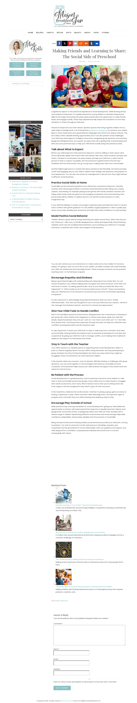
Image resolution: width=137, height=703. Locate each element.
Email (56, 659)
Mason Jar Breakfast (68, 16)
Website (57, 669)
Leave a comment (94, 61)
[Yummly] (86, 43)
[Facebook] (59, 43)
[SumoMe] (97, 43)
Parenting (82, 61)
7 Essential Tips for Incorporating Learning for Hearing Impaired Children (84, 586)
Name (57, 649)
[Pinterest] (70, 43)
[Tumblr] (91, 43)
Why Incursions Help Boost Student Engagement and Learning (80, 532)
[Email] (75, 43)
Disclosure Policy (66, 701)
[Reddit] (80, 43)
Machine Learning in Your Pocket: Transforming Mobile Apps (79, 505)
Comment (58, 623)
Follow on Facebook (17, 65)
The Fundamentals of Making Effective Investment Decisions (80, 559)
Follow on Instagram (34, 73)
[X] (64, 43)
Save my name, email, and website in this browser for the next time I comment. (85, 682)
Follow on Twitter (17, 73)
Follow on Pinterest (34, 65)
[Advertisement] (89, 247)
